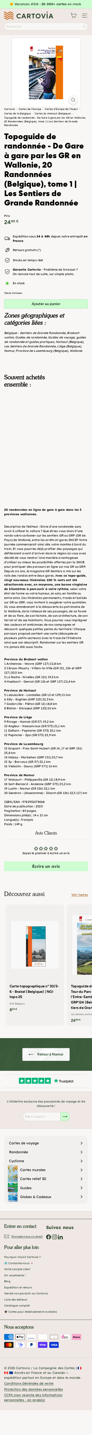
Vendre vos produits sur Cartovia (26, 1293)
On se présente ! (15, 1275)
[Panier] (73, 15)
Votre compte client (17, 1269)
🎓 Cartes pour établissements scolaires (30, 1311)
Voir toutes (79, 895)
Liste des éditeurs (15, 1299)
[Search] (84, 26)
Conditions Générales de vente (28, 1383)
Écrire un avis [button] (46, 866)
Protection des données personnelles (33, 1389)
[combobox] (46, 26)
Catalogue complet (17, 1305)
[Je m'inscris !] (65, 1116)
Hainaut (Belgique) (69, 342)
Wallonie (76, 351)
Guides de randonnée (30, 337)
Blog (7, 1281)
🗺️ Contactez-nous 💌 (19, 1263)
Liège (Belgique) (69, 346)
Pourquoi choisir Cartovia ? (22, 1257)
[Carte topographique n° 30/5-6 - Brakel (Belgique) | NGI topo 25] (35, 959)
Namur (9, 351)
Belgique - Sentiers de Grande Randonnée (35, 333)
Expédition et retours (18, 1287)
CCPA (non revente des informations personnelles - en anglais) (33, 1397)
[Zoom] (73, 99)
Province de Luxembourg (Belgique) (42, 351)
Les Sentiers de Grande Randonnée (30, 346)
